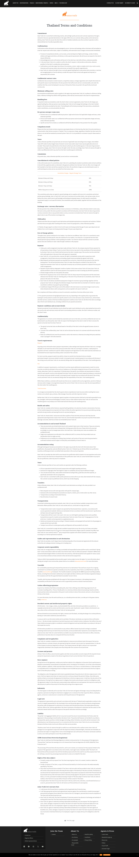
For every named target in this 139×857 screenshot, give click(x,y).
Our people (75, 840)
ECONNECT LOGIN (130, 3)
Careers (54, 834)
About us (74, 834)
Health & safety (89, 834)
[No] (137, 855)
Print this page (70, 820)
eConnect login (106, 848)
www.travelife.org (47, 572)
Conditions (87, 837)
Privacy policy (106, 854)
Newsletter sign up (107, 837)
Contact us (110, 3)
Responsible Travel (42, 3)
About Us (15, 3)
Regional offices (29, 838)
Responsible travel (74, 844)
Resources (104, 840)
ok (100, 854)
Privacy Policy (88, 840)
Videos (103, 843)
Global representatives (31, 841)
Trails (32, 3)
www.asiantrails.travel (80, 561)
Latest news (105, 834)
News (51, 3)
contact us (43, 599)
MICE (56, 3)
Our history (75, 837)
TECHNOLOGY (63, 3)
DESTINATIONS (24, 3)
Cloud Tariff (119, 3)
